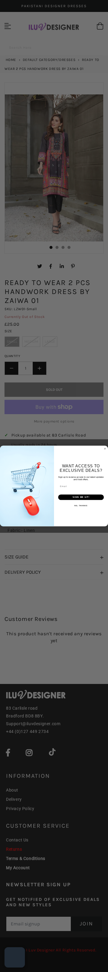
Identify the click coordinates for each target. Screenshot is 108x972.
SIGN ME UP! (81, 497)
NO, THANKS (81, 505)
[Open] (14, 957)
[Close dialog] (104, 448)
